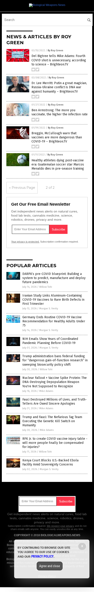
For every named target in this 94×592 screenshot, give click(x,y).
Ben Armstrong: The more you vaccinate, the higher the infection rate (59, 112)
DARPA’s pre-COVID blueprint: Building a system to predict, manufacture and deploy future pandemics (54, 278)
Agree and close (49, 566)
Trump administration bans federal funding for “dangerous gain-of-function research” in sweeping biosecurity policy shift (55, 360)
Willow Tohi (45, 286)
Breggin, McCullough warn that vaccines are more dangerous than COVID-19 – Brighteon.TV (56, 137)
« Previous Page (22, 188)
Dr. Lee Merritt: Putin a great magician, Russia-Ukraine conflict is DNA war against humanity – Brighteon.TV (59, 87)
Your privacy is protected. (25, 241)
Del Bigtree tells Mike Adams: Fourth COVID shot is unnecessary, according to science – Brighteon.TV (58, 60)
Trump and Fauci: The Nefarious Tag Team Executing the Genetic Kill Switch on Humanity (52, 421)
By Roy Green (55, 50)
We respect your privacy (60, 526)
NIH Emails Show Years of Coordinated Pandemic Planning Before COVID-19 (50, 341)
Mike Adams (46, 391)
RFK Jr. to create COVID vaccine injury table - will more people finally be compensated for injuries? (54, 443)
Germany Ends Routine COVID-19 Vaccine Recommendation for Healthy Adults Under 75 (53, 321)
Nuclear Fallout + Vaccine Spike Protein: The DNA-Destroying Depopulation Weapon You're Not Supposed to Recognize (54, 382)
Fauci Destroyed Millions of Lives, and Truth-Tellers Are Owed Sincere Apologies (54, 402)
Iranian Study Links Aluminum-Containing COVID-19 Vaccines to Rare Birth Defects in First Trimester (53, 300)
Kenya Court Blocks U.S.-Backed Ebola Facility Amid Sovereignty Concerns (50, 462)
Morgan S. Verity (48, 308)
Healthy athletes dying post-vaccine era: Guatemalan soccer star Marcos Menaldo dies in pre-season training (57, 164)
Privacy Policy (42, 556)
